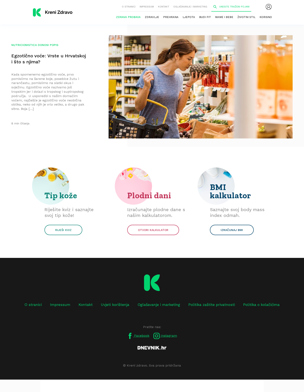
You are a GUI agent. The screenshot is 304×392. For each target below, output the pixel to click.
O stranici (128, 6)
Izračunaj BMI (232, 230)
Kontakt (163, 6)
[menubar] (268, 7)
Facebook (141, 336)
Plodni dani (149, 195)
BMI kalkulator (230, 191)
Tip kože (60, 195)
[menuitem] (268, 7)
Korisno (266, 17)
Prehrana (170, 17)
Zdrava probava (128, 17)
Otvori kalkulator (153, 230)
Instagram (168, 336)
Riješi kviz (63, 230)
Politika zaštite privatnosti (211, 304)
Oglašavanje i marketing (190, 6)
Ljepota (189, 17)
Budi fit (205, 17)
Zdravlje (152, 17)
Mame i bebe (224, 17)
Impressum (147, 6)
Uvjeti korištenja (115, 304)
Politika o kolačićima (261, 304)
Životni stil (246, 17)
